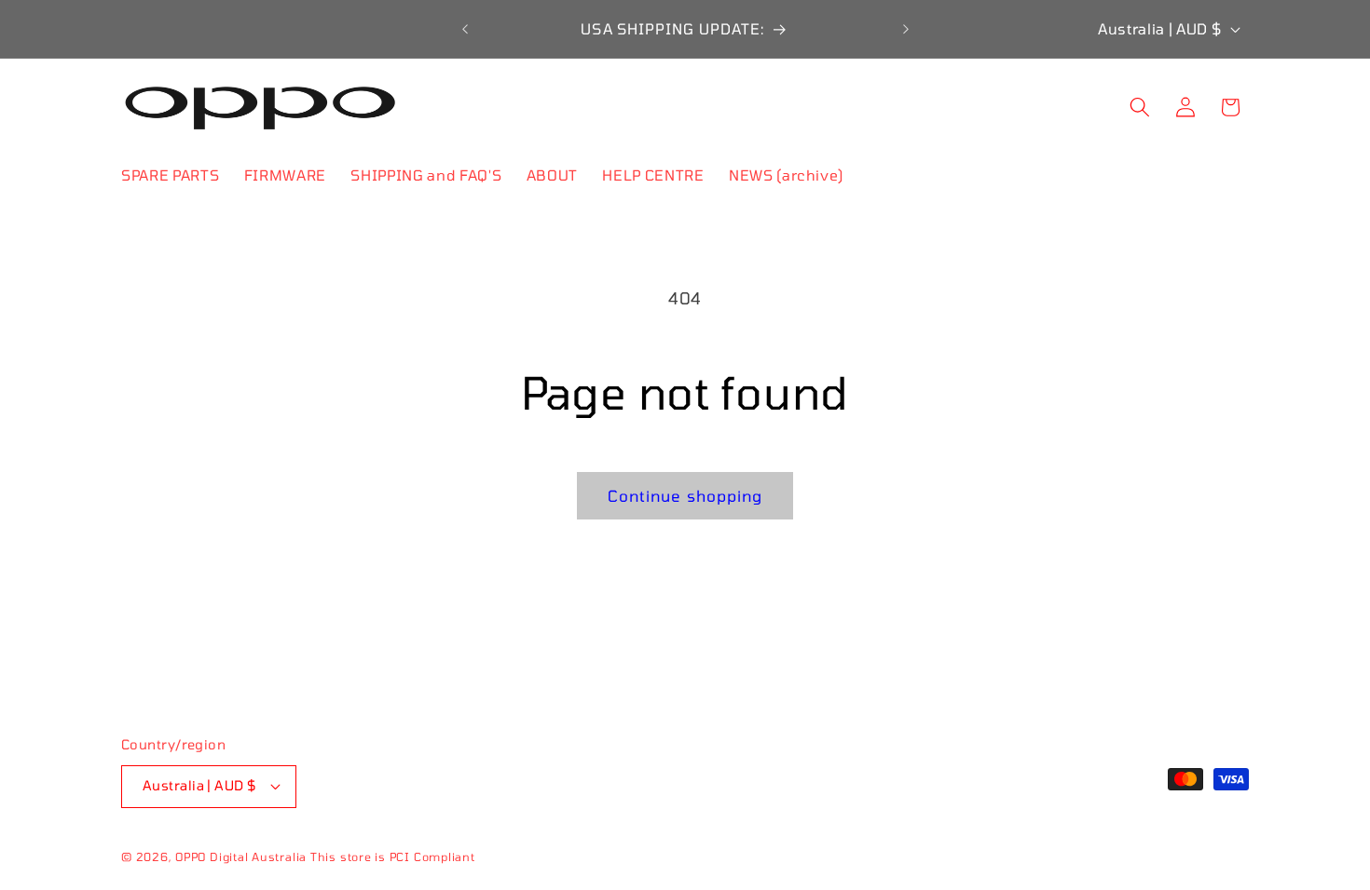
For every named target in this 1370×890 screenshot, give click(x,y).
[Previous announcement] (465, 28)
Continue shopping (685, 495)
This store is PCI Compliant (392, 856)
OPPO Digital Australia (241, 856)
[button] (1139, 107)
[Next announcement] (905, 28)
